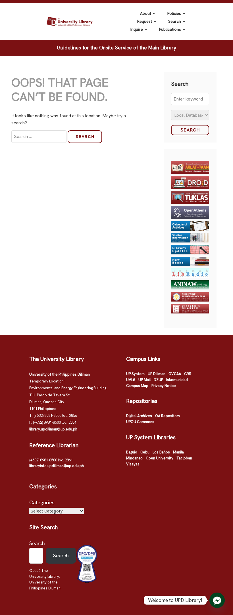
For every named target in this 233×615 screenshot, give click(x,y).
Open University (159, 458)
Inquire (136, 29)
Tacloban (184, 458)
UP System (135, 373)
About (145, 13)
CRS (187, 373)
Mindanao (134, 458)
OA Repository (167, 415)
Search (174, 21)
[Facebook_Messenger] (217, 600)
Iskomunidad (177, 379)
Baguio (131, 452)
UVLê (130, 379)
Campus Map (137, 385)
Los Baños (161, 452)
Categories (41, 502)
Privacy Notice (163, 385)
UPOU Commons (140, 421)
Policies (174, 13)
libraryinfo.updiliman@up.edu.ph (56, 465)
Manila (178, 452)
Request (144, 21)
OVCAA (174, 373)
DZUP (158, 379)
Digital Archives (139, 415)
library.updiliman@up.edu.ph (53, 429)
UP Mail (144, 379)
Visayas (133, 464)
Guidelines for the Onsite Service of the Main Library (116, 47)
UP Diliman (156, 373)
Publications (170, 29)
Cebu (144, 452)
